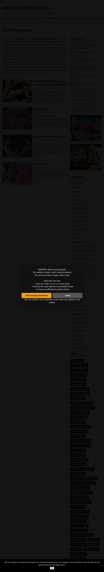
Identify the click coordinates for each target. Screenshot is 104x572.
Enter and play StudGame (36, 295)
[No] (101, 565)
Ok (52, 568)
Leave (67, 295)
